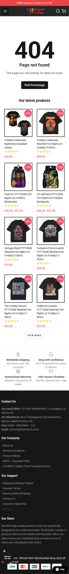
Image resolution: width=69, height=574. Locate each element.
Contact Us (9, 498)
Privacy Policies (11, 455)
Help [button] (62, 569)
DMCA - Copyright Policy (16, 461)
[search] (58, 11)
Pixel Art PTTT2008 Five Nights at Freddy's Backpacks (17, 198)
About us (8, 445)
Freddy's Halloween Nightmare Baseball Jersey (15, 144)
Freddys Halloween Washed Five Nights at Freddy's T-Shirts (49, 144)
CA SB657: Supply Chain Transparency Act (27, 466)
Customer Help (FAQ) (15, 503)
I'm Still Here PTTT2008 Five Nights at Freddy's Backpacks (50, 198)
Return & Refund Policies (17, 493)
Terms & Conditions (14, 450)
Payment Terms (11, 488)
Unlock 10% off (7, 558)
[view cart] (64, 11)
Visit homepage (34, 85)
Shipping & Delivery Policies (18, 483)
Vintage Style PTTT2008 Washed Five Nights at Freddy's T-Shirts (18, 252)
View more (34, 335)
